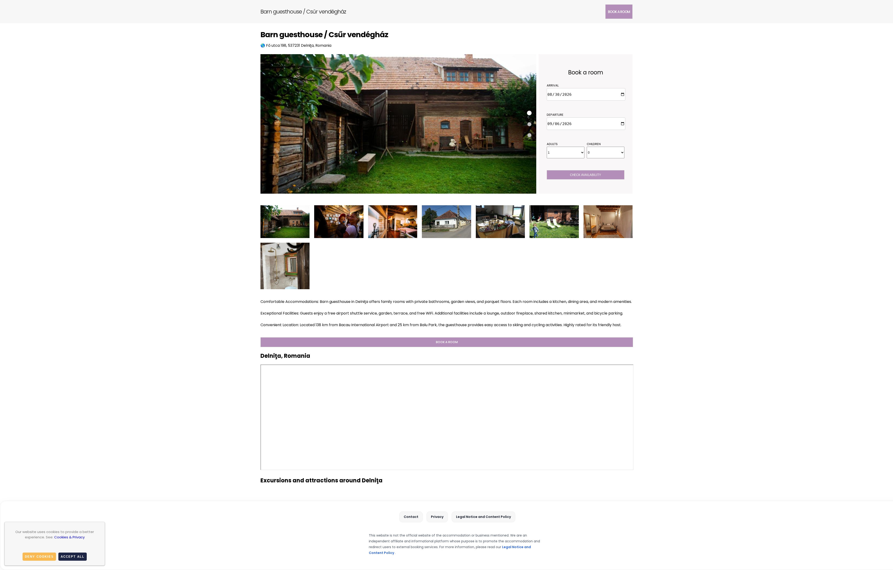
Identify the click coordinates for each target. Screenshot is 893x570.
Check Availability (585, 175)
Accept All (72, 556)
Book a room (619, 11)
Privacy (437, 516)
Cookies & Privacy (69, 537)
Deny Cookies (39, 556)
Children (594, 144)
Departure (555, 115)
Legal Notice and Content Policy (483, 516)
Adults (552, 144)
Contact (411, 516)
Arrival (553, 85)
